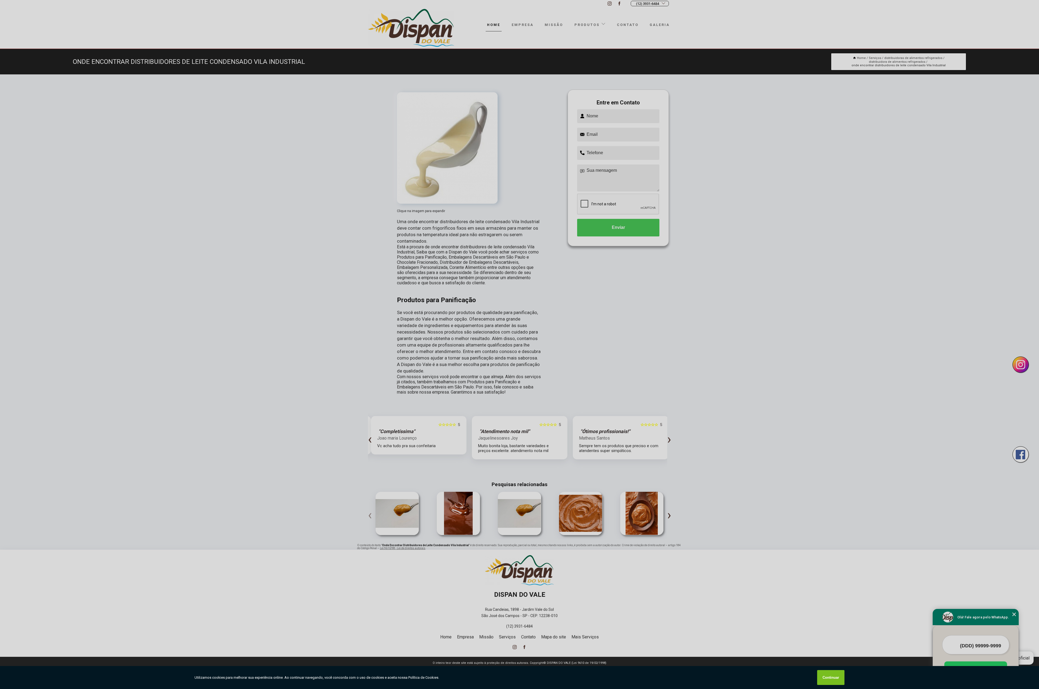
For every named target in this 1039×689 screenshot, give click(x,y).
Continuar (831, 677)
